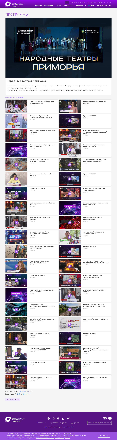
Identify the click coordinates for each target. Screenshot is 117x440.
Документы (75, 423)
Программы (48, 5)
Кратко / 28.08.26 (89, 116)
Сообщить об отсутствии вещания (99, 423)
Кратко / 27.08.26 (89, 174)
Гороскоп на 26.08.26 (37, 275)
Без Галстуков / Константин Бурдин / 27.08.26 (93, 145)
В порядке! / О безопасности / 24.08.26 (94, 363)
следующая (24, 391)
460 (28, 394)
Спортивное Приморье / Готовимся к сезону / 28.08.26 (41, 116)
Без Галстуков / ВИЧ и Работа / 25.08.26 (94, 291)
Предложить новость (104, 2)
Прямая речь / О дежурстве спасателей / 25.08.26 (40, 349)
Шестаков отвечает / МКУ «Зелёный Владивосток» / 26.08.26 (39, 233)
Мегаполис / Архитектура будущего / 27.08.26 (39, 160)
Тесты (58, 5)
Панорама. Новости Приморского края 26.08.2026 (95, 203)
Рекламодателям (79, 2)
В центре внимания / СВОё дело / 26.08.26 (42, 203)
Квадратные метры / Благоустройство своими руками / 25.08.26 (96, 349)
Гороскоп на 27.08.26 (37, 188)
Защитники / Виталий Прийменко (95, 319)
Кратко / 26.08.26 (89, 246)
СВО (92, 5)
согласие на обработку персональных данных (44, 436)
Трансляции (67, 5)
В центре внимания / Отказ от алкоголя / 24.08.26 (41, 378)
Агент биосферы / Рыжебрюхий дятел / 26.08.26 (42, 247)
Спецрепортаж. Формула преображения (92, 218)
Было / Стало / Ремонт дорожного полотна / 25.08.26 (42, 320)
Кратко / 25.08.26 (89, 334)
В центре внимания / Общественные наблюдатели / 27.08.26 (95, 132)
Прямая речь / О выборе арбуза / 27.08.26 (42, 174)
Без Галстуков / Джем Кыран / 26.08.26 (41, 218)
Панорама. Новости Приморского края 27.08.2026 (42, 145)
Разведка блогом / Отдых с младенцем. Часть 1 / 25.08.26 (94, 305)
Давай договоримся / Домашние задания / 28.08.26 (42, 102)
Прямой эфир (104, 5)
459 (24, 394)
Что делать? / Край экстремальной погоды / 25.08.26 (42, 305)
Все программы (13, 399)
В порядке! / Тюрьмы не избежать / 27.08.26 (42, 131)
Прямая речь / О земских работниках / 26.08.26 (39, 262)
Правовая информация (59, 423)
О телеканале (42, 423)
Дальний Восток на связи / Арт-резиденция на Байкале (95, 160)
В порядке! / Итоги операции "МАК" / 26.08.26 (94, 189)
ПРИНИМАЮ (104, 436)
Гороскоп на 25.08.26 (37, 363)
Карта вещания (91, 2)
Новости (38, 5)
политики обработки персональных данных (53, 438)
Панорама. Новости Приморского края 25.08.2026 (42, 291)
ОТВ (71, 2)
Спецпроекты (80, 5)
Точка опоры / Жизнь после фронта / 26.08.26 (93, 233)
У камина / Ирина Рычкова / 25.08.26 (40, 334)
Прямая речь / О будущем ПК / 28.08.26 (94, 102)
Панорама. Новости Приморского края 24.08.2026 (95, 378)
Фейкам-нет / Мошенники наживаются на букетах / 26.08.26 (95, 262)
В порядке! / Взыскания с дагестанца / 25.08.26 (92, 276)
